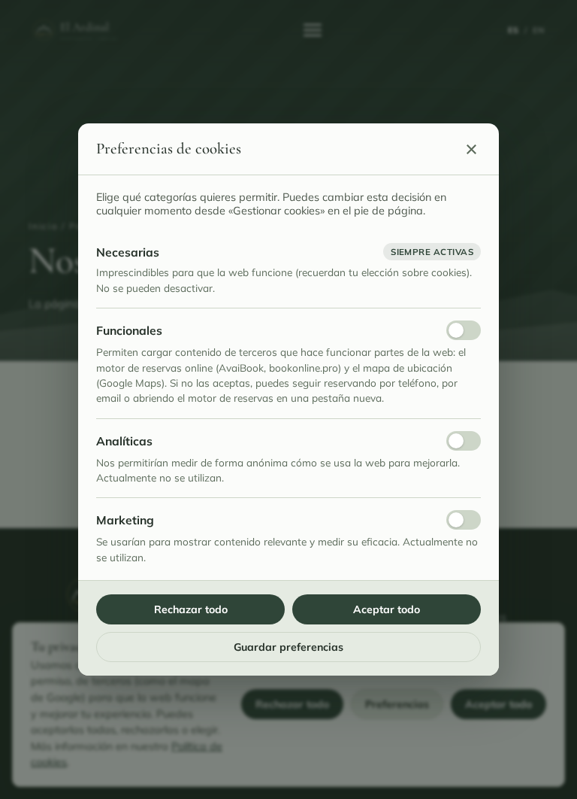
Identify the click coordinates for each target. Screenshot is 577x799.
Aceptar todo (386, 609)
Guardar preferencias (288, 647)
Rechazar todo (191, 609)
